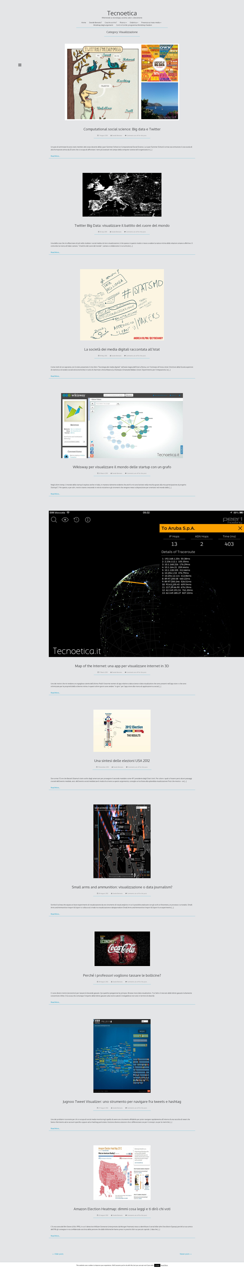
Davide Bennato (117, 135)
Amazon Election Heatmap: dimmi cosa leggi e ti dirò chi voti (122, 1209)
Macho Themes (128, 1263)
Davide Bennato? (95, 22)
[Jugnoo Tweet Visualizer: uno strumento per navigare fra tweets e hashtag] (122, 1056)
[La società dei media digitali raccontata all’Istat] (122, 305)
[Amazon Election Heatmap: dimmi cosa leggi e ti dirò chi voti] (122, 1173)
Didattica (133, 22)
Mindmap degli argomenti (103, 25)
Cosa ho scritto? (111, 22)
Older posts (59, 1254)
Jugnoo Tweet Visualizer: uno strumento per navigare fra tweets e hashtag (122, 1101)
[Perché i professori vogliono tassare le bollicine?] (122, 949)
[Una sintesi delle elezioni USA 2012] (122, 731)
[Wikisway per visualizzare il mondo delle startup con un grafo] (122, 426)
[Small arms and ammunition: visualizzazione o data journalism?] (122, 841)
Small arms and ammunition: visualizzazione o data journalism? (122, 887)
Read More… (55, 156)
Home (83, 22)
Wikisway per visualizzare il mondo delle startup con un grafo (122, 467)
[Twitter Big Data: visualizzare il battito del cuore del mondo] (122, 195)
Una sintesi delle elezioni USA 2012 (122, 760)
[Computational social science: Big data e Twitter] (122, 82)
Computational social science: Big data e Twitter (122, 129)
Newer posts (184, 1254)
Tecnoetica (122, 13)
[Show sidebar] (19, 64)
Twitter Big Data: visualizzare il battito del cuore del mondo (122, 225)
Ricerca (122, 22)
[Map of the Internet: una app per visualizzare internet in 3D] (122, 584)
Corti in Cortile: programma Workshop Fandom (134, 25)
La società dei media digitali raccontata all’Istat (122, 349)
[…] (151, 150)
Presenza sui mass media (150, 22)
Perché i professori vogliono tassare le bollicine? (122, 975)
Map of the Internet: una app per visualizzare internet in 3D (122, 666)
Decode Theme (116, 1263)
